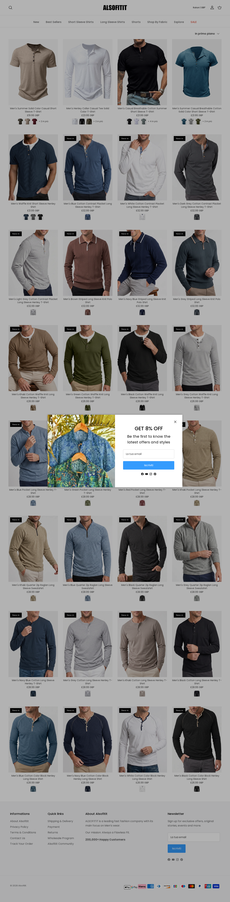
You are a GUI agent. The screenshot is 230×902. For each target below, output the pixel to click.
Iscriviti (148, 465)
